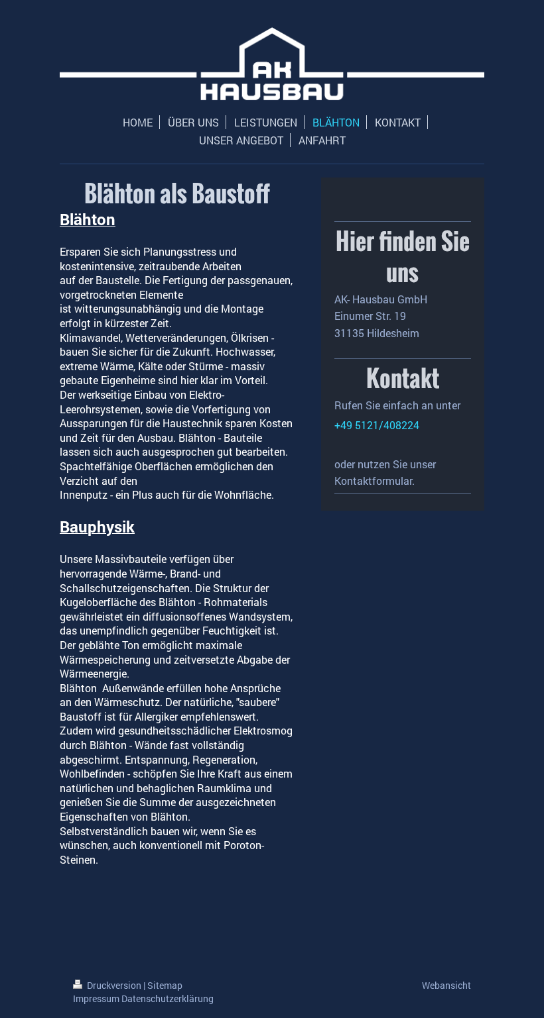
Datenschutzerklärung (167, 998)
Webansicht (446, 985)
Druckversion (114, 985)
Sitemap (164, 985)
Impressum (96, 998)
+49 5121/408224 (376, 425)
